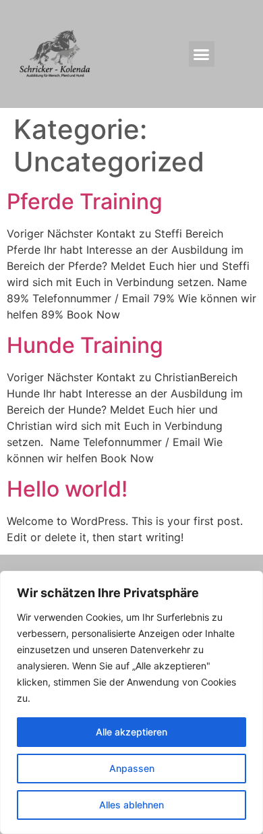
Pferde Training (85, 201)
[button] (201, 54)
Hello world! (67, 489)
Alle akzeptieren (131, 732)
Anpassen (131, 768)
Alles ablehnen (131, 804)
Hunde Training (85, 345)
